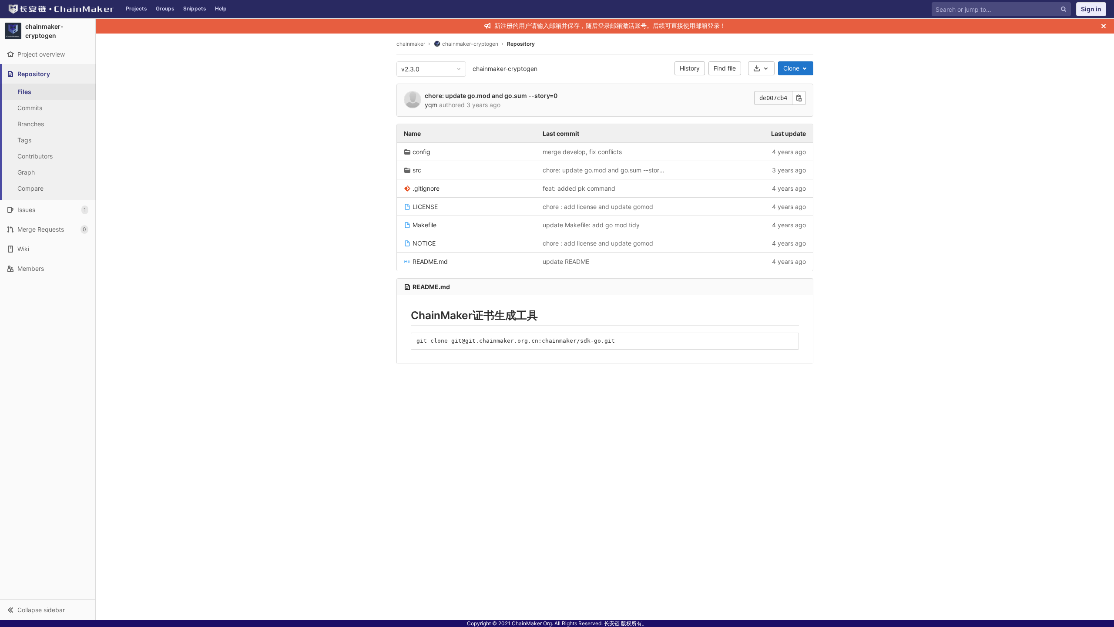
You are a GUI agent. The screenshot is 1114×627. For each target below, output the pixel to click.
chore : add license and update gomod (598, 206)
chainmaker (410, 43)
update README (566, 261)
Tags (24, 140)
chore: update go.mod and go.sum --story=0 (491, 95)
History (690, 68)
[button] (47, 609)
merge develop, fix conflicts (582, 151)
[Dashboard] (60, 9)
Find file (725, 68)
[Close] (1104, 26)
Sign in (1091, 9)
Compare (30, 188)
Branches (30, 124)
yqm (431, 104)
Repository (521, 43)
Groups (165, 8)
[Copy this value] (799, 98)
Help (221, 8)
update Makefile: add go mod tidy (591, 225)
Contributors (35, 156)
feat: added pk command (579, 188)
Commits (29, 107)
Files (24, 91)
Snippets (194, 8)
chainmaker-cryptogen (505, 68)
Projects (136, 8)
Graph (26, 172)
